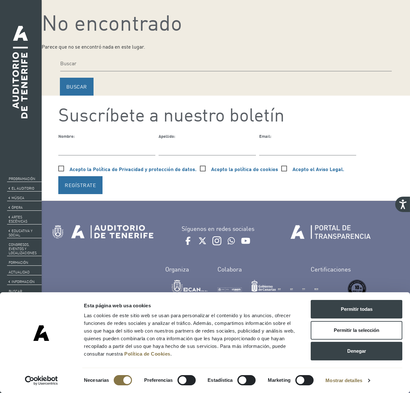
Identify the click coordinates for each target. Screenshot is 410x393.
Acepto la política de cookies (244, 169)
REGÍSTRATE (80, 185)
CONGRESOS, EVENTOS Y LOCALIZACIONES (23, 248)
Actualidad (19, 272)
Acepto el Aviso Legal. (318, 169)
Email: (265, 136)
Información (23, 281)
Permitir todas (357, 309)
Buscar (15, 291)
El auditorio (23, 188)
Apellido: (167, 136)
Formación (18, 262)
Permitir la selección (356, 330)
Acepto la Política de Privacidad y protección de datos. (133, 169)
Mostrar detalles (343, 380)
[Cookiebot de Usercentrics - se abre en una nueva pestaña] (41, 380)
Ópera (17, 207)
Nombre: (66, 136)
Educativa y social (20, 233)
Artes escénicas (18, 219)
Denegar (356, 351)
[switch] (186, 380)
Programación (22, 179)
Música (18, 198)
